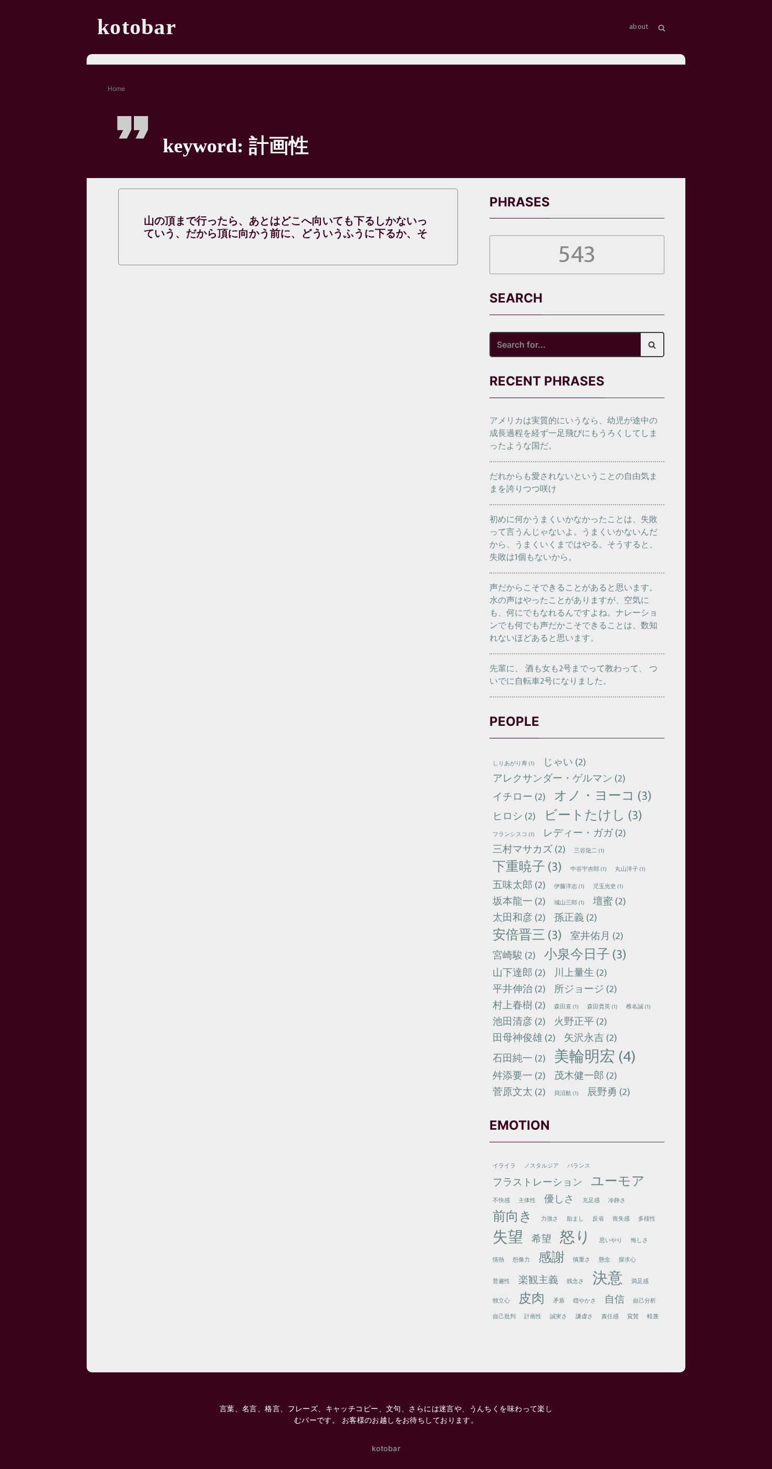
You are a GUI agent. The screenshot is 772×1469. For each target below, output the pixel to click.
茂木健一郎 (585, 1076)
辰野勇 (608, 1092)
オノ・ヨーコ (603, 796)
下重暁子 (527, 867)
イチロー (519, 797)
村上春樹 (519, 1005)
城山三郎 (569, 903)
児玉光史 (608, 886)
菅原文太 (519, 1092)
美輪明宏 (594, 1057)
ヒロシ (514, 816)
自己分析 (644, 1301)
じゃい (564, 762)
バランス (578, 1166)
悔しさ (639, 1240)
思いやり (610, 1240)
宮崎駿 (514, 956)
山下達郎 (519, 973)
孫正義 (575, 918)
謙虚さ (584, 1316)
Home (116, 88)
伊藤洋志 (569, 886)
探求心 (627, 1260)
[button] (661, 26)
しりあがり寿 (514, 763)
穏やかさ (584, 1301)
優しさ (559, 1199)
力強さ (549, 1219)
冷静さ (616, 1200)
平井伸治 (519, 989)
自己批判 (504, 1316)
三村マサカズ (529, 849)
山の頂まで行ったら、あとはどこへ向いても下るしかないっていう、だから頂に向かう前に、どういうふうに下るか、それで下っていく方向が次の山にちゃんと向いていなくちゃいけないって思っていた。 (285, 227)
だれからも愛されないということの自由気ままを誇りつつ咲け (573, 483)
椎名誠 (638, 1007)
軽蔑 (653, 1316)
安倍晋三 (527, 935)
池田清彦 (519, 1022)
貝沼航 (566, 1093)
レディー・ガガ (584, 833)
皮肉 (531, 1299)
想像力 (521, 1260)
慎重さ (581, 1260)
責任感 (610, 1316)
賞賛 (633, 1316)
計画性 (532, 1316)
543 (577, 254)
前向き (513, 1217)
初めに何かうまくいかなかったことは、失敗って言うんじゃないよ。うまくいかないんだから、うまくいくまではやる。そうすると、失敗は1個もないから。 (573, 539)
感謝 (551, 1258)
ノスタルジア (541, 1166)
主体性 (527, 1200)
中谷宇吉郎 (588, 869)
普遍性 (501, 1281)
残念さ (575, 1281)
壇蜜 (609, 901)
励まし (575, 1219)
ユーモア (618, 1182)
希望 (541, 1239)
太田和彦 (519, 918)
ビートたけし (593, 816)
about (639, 26)
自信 (614, 1300)
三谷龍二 (589, 851)
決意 (607, 1278)
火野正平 (580, 1022)
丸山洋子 (630, 869)
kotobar (386, 1448)
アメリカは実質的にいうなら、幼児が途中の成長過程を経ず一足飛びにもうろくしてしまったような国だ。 (573, 433)
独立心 (501, 1301)
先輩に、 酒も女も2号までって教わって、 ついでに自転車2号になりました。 (573, 675)
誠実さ (558, 1316)
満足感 (640, 1281)
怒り (575, 1237)
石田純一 (519, 1058)
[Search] (652, 344)
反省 (598, 1219)
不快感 (501, 1200)
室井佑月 (596, 936)
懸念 (604, 1260)
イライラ (504, 1166)
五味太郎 (519, 885)
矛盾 (559, 1301)
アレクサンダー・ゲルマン (559, 779)
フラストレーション (537, 1182)
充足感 (591, 1200)
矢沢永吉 (590, 1038)
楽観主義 (538, 1280)
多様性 (646, 1219)
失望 (508, 1237)
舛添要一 (519, 1076)
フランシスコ (514, 834)
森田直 (566, 1007)
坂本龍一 (519, 901)
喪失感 (621, 1219)
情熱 (498, 1260)
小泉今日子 (585, 955)
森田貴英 (602, 1007)
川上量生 (580, 973)
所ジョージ (585, 989)
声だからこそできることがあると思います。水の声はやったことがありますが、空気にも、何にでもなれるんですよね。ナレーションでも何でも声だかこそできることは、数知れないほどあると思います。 (573, 613)
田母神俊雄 (524, 1038)
